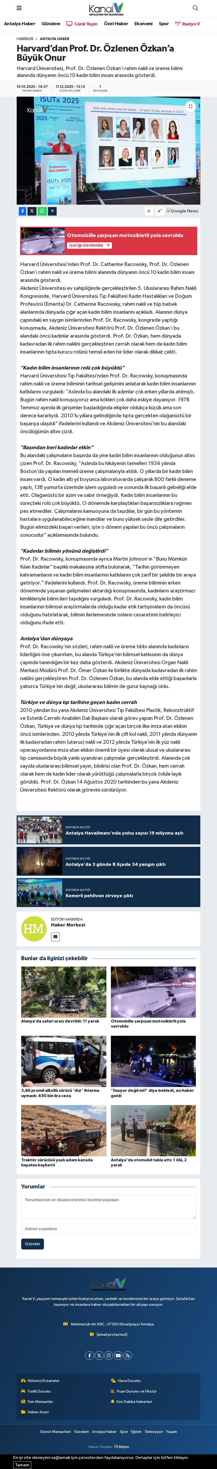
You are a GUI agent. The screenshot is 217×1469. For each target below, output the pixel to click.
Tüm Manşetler (40, 1402)
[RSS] (127, 1355)
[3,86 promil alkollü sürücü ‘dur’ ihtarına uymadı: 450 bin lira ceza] (63, 1061)
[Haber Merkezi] (34, 928)
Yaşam (171, 1432)
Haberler (25, 39)
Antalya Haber (19, 24)
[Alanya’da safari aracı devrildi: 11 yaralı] (63, 992)
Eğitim (136, 1432)
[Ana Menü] (19, 8)
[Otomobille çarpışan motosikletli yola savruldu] (153, 992)
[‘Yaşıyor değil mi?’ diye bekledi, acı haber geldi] (153, 1061)
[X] (99, 1355)
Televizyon (153, 1432)
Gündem (51, 24)
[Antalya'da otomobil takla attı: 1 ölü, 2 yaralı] (153, 1130)
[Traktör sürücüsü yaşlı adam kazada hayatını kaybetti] (63, 1130)
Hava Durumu (129, 1381)
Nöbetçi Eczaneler (44, 1381)
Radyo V (190, 24)
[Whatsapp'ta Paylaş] (42, 211)
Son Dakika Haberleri (134, 1402)
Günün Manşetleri (55, 1432)
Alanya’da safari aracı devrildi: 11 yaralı (60, 1021)
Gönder (32, 1244)
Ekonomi (143, 24)
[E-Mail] (55, 937)
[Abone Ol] (182, 211)
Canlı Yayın (85, 24)
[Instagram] (108, 1355)
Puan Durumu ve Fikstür (137, 1391)
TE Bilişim (121, 1447)
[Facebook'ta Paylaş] (22, 211)
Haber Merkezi (68, 925)
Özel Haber (116, 24)
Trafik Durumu (39, 1391)
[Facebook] (89, 1355)
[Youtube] (118, 1355)
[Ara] (195, 8)
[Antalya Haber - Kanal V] (106, 8)
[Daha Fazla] (52, 211)
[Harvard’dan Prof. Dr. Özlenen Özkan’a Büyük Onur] (109, 151)
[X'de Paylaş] (32, 211)
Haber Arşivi (38, 1412)
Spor (164, 24)
